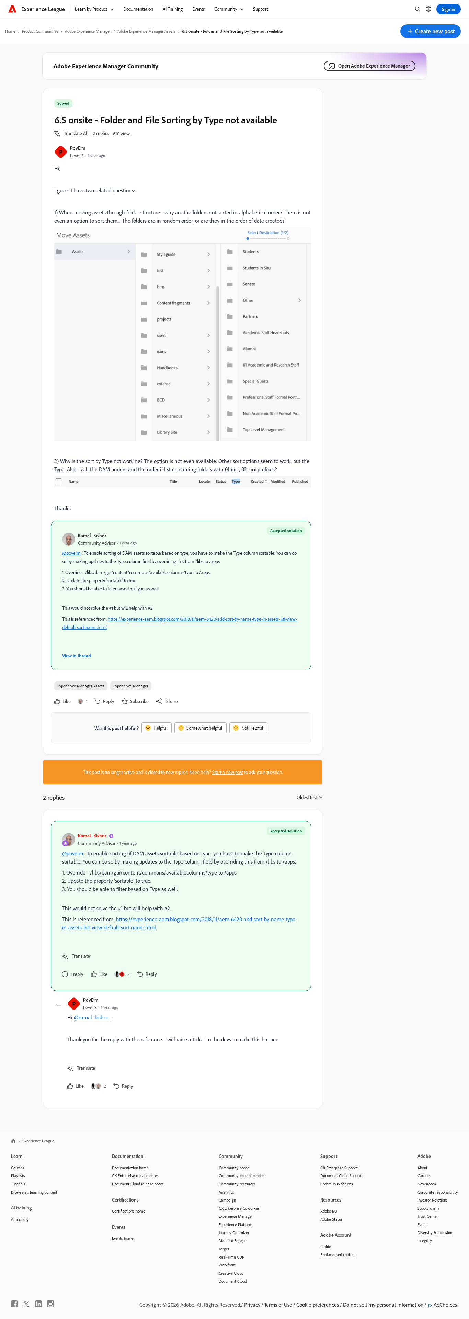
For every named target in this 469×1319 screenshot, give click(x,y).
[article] (181, 906)
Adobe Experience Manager (88, 31)
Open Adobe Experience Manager (374, 66)
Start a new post (227, 772)
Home (10, 31)
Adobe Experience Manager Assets (146, 31)
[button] (430, 31)
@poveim (71, 553)
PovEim (77, 148)
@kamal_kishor (91, 1017)
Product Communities (40, 31)
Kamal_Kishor (92, 535)
